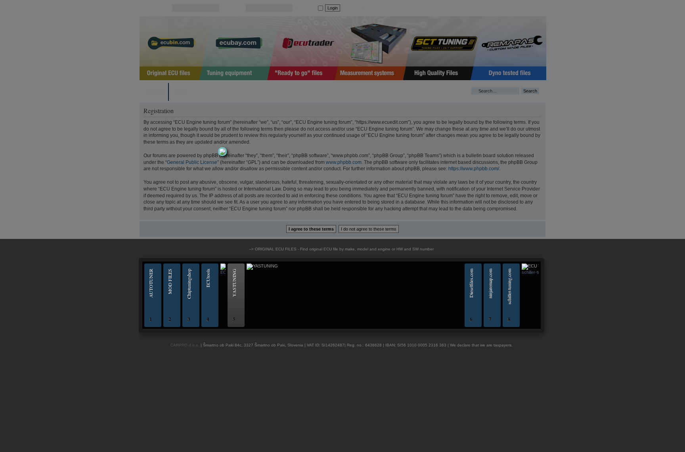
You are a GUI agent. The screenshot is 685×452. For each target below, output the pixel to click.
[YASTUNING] (255, 266)
